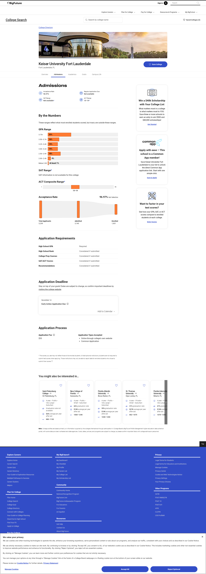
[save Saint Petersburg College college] (61, 385)
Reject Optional (174, 569)
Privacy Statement (50, 563)
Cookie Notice (22, 563)
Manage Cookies (11, 569)
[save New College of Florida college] (88, 385)
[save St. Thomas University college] (144, 385)
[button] (40, 402)
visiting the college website (50, 289)
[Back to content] (52, 361)
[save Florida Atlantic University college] (116, 385)
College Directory (46, 27)
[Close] (202, 536)
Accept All (125, 569)
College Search (16, 20)
